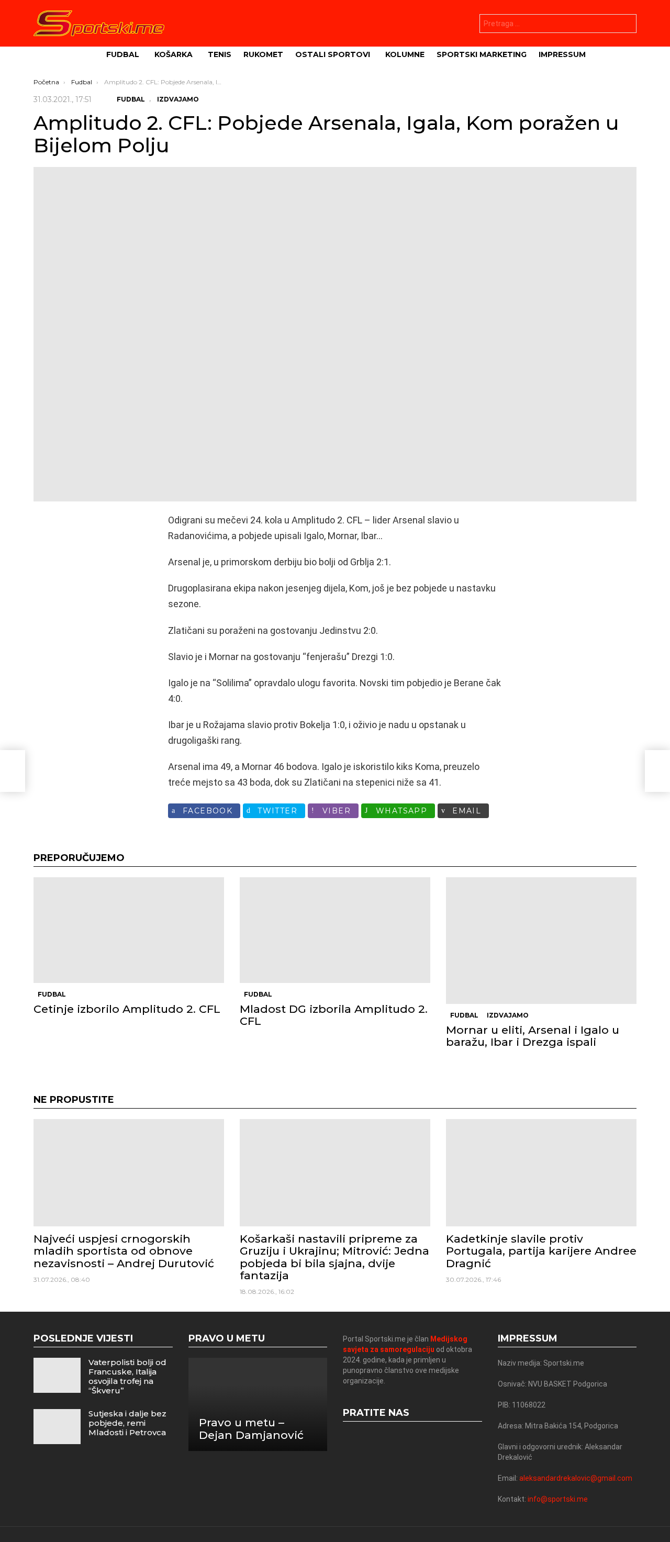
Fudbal (122, 54)
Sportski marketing (482, 54)
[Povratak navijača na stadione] (12, 771)
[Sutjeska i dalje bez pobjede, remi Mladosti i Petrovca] (57, 1426)
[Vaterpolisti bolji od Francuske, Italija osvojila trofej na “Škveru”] (57, 1375)
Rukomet (263, 54)
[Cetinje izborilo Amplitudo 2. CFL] (129, 930)
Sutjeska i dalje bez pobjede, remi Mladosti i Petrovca (127, 1423)
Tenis (219, 54)
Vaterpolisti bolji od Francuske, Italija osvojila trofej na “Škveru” (127, 1376)
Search (626, 25)
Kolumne (405, 54)
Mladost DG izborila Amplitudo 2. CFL (334, 1014)
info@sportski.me (558, 1499)
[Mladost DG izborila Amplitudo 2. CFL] (335, 930)
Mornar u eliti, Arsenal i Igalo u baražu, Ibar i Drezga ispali (532, 1035)
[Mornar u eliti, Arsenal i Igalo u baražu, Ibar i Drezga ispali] (541, 940)
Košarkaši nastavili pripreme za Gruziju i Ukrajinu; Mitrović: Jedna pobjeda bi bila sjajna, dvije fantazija (334, 1257)
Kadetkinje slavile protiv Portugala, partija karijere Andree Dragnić (541, 1250)
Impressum (562, 54)
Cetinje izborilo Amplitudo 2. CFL (127, 1008)
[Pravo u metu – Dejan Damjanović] (258, 1404)
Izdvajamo (508, 1015)
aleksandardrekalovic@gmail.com (575, 1478)
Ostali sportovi (332, 54)
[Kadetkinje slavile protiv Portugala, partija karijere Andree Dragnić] (541, 1172)
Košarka (173, 54)
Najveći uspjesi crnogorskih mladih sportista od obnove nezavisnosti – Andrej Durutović (124, 1250)
